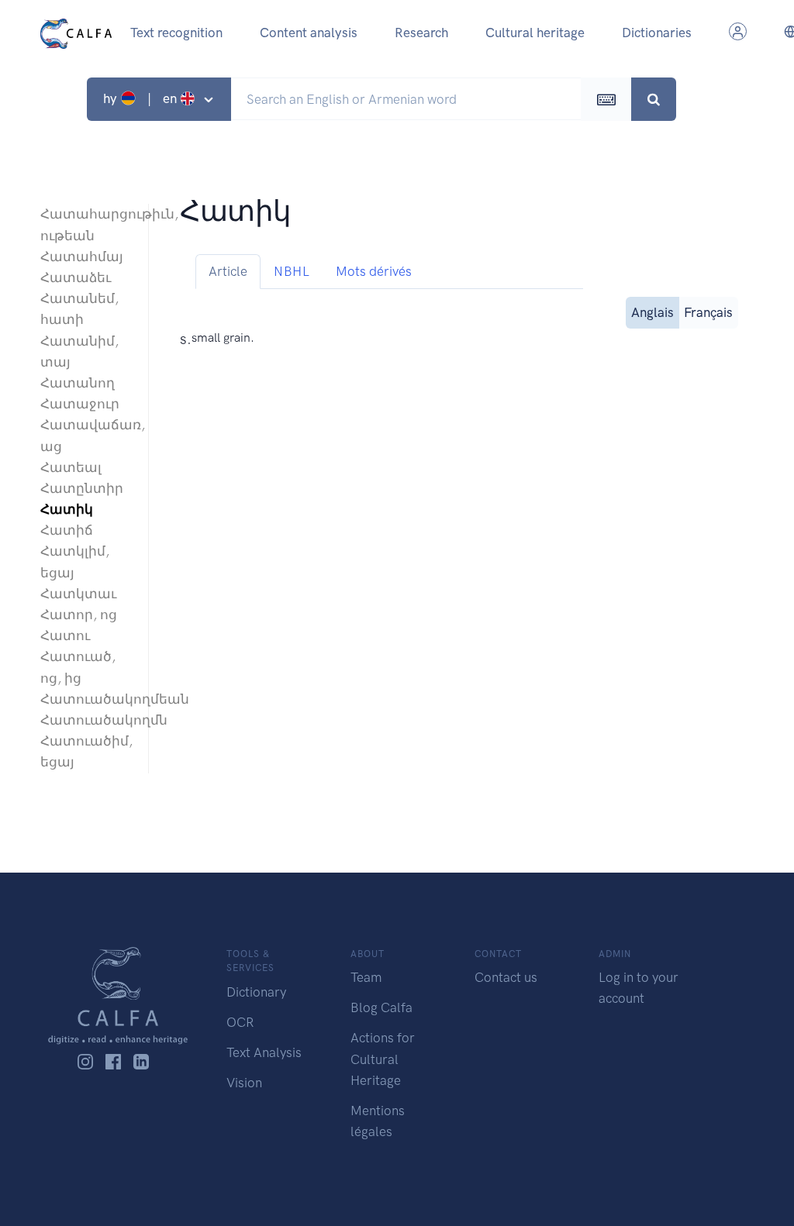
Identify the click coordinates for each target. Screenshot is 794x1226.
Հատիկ (66, 509)
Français (708, 312)
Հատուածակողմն (86, 720)
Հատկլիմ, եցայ (74, 561)
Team (365, 977)
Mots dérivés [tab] (374, 271)
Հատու (65, 635)
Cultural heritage (535, 32)
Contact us (506, 977)
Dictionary (256, 992)
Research (421, 32)
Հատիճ (66, 530)
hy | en (141, 98)
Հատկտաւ (78, 593)
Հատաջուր (79, 404)
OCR (240, 1022)
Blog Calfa (381, 1007)
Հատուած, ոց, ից (78, 667)
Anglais (652, 312)
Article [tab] (228, 271)
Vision (244, 1082)
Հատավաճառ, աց (86, 435)
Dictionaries (657, 32)
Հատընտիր (81, 488)
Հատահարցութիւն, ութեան (86, 224)
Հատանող (77, 383)
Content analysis (308, 32)
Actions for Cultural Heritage (382, 1058)
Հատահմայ (81, 256)
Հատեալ (71, 467)
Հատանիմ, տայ (79, 351)
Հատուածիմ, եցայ (86, 751)
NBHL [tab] (291, 271)
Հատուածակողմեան (86, 699)
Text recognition (176, 32)
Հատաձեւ (75, 277)
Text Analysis (264, 1052)
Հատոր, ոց (78, 614)
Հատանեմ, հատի (79, 309)
